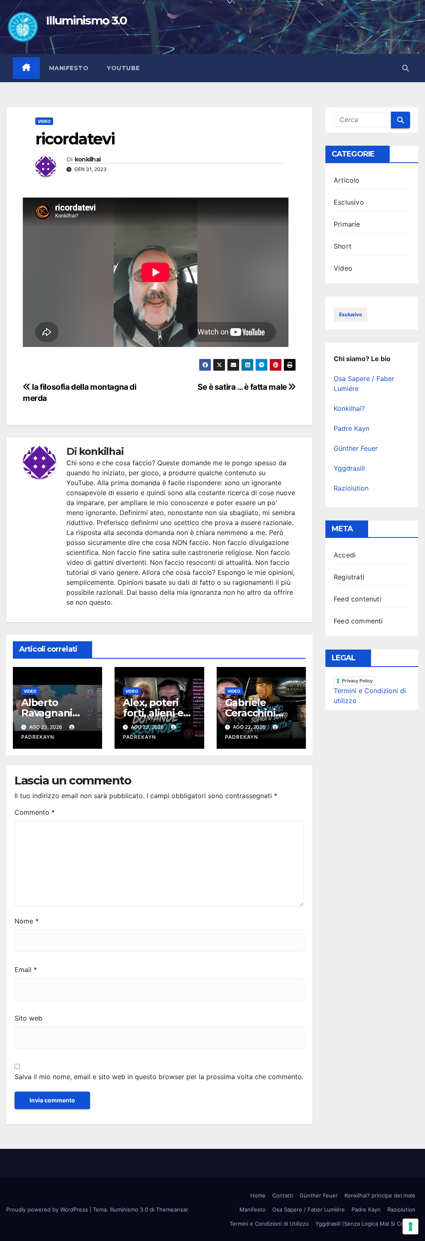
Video (44, 121)
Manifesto (69, 68)
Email (26, 969)
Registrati (349, 577)
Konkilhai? (349, 408)
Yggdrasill (349, 468)
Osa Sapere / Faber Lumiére (308, 1209)
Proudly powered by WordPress (48, 1209)
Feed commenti (358, 621)
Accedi (345, 555)
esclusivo (350, 314)
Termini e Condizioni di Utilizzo (269, 1223)
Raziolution (351, 488)
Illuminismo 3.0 (86, 20)
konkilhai (88, 159)
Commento (35, 812)
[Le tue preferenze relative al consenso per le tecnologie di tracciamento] (410, 1226)
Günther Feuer (356, 448)
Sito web (28, 1018)
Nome (27, 921)
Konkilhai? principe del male (379, 1195)
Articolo (347, 180)
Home (258, 1195)
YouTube (123, 68)
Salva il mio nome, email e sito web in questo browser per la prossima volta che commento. (159, 1076)
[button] (405, 68)
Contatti (282, 1195)
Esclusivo (349, 202)
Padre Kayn (351, 428)
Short (343, 246)
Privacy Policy (357, 681)
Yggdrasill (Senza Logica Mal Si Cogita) (365, 1223)
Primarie (347, 224)
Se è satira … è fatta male (243, 387)
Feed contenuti (357, 599)
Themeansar (172, 1209)
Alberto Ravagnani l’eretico (46, 712)
